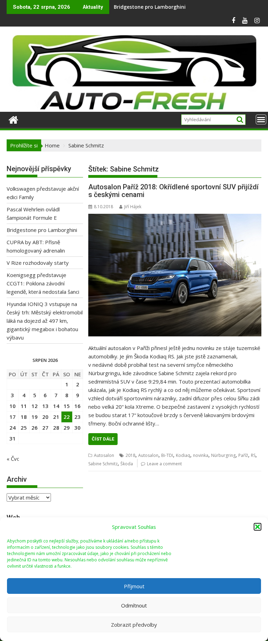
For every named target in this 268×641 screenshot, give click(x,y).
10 (12, 405)
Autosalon (104, 455)
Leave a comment (164, 464)
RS (253, 455)
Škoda (126, 464)
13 (45, 405)
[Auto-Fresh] (134, 107)
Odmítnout (134, 605)
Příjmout (134, 586)
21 (56, 416)
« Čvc (13, 458)
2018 (130, 455)
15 (67, 405)
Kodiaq (183, 455)
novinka (200, 455)
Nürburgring (223, 455)
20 (45, 416)
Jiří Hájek (132, 207)
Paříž (243, 455)
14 (56, 405)
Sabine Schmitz (103, 464)
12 (34, 405)
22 (67, 416)
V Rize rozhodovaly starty (38, 262)
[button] (257, 526)
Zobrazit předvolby (134, 624)
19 (34, 416)
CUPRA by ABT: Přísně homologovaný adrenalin (171, 6)
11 (24, 405)
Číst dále (103, 439)
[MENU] (261, 119)
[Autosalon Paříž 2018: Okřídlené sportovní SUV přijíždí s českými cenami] (174, 275)
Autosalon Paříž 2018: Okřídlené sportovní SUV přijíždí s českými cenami (173, 191)
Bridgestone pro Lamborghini (42, 229)
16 (77, 405)
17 (12, 416)
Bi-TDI (167, 455)
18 (24, 416)
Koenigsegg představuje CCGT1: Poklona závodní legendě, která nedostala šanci (43, 283)
